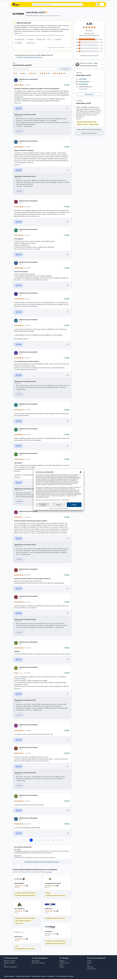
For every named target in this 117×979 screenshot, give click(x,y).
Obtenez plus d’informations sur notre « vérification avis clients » (42, 861)
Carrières (61, 966)
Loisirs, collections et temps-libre (23, 920)
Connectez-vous (91, 968)
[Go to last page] (60, 840)
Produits (89, 960)
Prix (88, 964)
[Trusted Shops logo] (16, 4)
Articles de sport (19, 923)
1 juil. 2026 (17, 383)
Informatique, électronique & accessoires (87, 121)
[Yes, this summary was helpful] (66, 47)
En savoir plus (82, 89)
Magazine (62, 960)
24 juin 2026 (27, 357)
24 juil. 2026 (27, 434)
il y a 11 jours (27, 409)
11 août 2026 (27, 730)
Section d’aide (35, 960)
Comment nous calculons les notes (89, 55)
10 (53, 840)
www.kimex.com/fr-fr (84, 81)
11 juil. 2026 (27, 85)
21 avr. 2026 (18, 774)
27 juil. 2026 (27, 325)
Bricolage (48, 892)
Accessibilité (50, 976)
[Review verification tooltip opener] (46, 12)
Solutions (89, 962)
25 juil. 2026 (27, 575)
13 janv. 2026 (18, 490)
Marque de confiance (9, 960)
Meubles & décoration (82, 124)
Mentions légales (9, 976)
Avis (5, 964)
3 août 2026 (27, 268)
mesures (18, 851)
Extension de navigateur (10, 966)
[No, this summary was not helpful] (69, 47)
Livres (16, 946)
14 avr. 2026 (27, 753)
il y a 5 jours (27, 235)
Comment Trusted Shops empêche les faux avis (29, 57)
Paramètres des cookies (38, 976)
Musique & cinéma (94, 124)
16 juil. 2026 (18, 116)
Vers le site (88, 94)
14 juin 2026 (27, 146)
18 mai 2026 (27, 673)
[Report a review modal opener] (67, 108)
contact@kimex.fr (83, 84)
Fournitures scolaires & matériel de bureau (25, 892)
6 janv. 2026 (27, 459)
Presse (61, 964)
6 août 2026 (27, 206)
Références (90, 966)
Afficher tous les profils (88, 133)
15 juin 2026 (18, 178)
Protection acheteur (9, 962)
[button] (97, 4)
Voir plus (78, 118)
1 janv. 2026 (27, 517)
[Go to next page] (56, 840)
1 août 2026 (27, 801)
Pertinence (66, 69)
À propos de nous (64, 962)
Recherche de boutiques (38, 962)
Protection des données (22, 976)
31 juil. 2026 (27, 824)
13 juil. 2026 (27, 602)
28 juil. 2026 (27, 648)
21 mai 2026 (18, 701)
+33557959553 (82, 79)
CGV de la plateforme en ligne (64, 976)
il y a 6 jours (27, 298)
